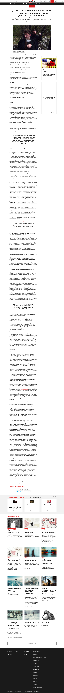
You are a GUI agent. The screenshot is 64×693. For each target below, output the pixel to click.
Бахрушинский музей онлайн (37, 687)
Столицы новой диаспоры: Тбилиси (48, 531)
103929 (33, 570)
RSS (26, 654)
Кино (8, 3)
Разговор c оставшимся (28, 531)
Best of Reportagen (36, 669)
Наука (34, 3)
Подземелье (46, 622)
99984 (49, 543)
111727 (49, 600)
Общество (30, 3)
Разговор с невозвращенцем (30, 559)
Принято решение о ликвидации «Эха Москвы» (49, 102)
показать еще (32, 643)
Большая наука (35, 675)
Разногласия (35, 678)
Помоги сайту (14, 1)
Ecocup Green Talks (36, 660)
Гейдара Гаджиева (24, 389)
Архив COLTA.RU (10, 654)
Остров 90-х (35, 681)
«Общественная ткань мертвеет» (13, 531)
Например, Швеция (36, 666)
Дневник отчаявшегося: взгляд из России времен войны (49, 591)
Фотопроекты (10, 651)
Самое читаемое (36, 497)
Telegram (27, 651)
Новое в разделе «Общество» (17, 497)
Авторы (17, 651)
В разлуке (26, 529)
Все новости (53, 112)
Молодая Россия (35, 654)
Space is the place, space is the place (14, 559)
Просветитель (35, 663)
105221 (32, 606)
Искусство (12, 3)
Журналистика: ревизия (36, 651)
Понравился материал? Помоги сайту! (17, 486)
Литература (20, 3)
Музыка (15, 3)
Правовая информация (28, 691)
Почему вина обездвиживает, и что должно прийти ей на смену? (15, 506)
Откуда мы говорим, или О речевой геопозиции (49, 560)
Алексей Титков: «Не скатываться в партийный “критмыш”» (31, 591)
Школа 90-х (35, 684)
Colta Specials (38, 3)
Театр (24, 3)
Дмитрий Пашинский (33, 23)
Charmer (37, 691)
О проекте (9, 1)
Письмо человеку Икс (31, 622)
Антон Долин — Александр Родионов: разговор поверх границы (15, 625)
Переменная (35, 672)
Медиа (27, 3)
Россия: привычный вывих (12, 529)
